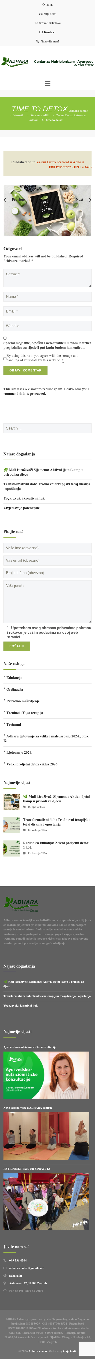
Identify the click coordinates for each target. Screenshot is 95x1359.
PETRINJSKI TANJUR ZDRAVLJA (26, 1168)
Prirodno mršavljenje (23, 700)
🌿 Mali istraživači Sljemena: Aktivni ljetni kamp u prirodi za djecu (43, 472)
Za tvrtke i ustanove (48, 23)
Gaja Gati (70, 1351)
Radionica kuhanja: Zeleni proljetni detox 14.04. (56, 845)
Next (84, 199)
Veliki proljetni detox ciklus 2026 (31, 764)
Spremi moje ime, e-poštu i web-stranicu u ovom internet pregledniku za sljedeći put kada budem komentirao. (47, 345)
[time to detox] (47, 210)
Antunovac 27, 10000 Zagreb (28, 1283)
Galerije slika (47, 13)
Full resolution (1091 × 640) (70, 166)
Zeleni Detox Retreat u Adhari (60, 162)
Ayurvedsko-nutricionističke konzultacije (29, 1047)
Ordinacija (14, 689)
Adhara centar (38, 1351)
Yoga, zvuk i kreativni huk (24, 498)
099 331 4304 (18, 1260)
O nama (47, 4)
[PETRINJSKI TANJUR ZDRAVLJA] (46, 1201)
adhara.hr (15, 1275)
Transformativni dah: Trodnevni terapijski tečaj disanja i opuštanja (46, 486)
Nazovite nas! (50, 41)
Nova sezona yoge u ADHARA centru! (28, 1107)
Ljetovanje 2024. (19, 752)
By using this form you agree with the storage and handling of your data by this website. (42, 357)
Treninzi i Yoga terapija (24, 712)
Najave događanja (19, 454)
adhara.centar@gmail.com (26, 1268)
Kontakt (50, 32)
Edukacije (14, 677)
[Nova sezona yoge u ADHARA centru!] (46, 1136)
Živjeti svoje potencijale (21, 507)
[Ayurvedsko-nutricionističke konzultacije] (46, 1075)
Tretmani (13, 724)
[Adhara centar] (47, 62)
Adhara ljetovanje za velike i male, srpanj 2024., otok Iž (46, 738)
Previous (14, 199)
